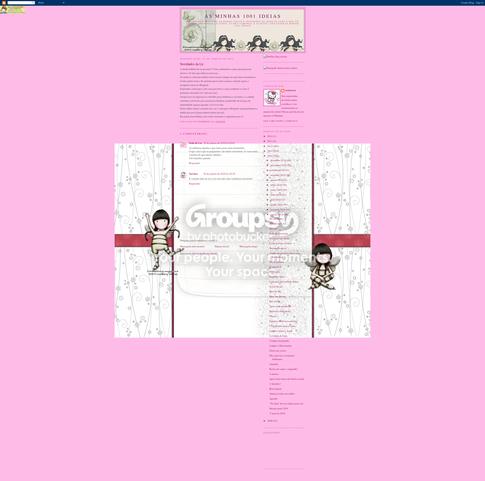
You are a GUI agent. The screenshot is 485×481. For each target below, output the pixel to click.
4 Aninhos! (275, 383)
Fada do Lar (195, 143)
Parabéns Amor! (277, 276)
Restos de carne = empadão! (283, 369)
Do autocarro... (276, 218)
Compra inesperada (279, 340)
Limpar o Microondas (280, 345)
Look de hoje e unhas (280, 243)
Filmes (272, 316)
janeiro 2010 (277, 214)
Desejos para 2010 (278, 408)
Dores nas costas (277, 350)
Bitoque (273, 228)
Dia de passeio (276, 262)
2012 (270, 146)
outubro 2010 (277, 170)
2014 (270, 136)
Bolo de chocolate (278, 233)
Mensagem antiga (248, 246)
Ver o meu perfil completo (280, 121)
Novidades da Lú (278, 248)
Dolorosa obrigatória (280, 311)
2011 (270, 151)
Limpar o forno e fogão (281, 331)
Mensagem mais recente (192, 246)
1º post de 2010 (277, 413)
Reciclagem (275, 388)
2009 (270, 420)
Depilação (274, 271)
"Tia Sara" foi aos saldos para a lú (286, 403)
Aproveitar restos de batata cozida (286, 379)
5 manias (273, 374)
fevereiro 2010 (278, 209)
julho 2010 (276, 185)
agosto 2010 (277, 180)
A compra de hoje (278, 335)
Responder (194, 163)
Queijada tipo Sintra (279, 238)
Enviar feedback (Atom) (204, 253)
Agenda (273, 398)
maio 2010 (276, 194)
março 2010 (276, 204)
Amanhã (273, 364)
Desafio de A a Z (277, 223)
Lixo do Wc (275, 291)
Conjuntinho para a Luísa (282, 326)
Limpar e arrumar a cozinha (283, 321)
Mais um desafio (277, 296)
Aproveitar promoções (280, 306)
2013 (270, 141)
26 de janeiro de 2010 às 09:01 (219, 143)
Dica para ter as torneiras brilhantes (281, 357)
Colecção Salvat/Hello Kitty (283, 281)
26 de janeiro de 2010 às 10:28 (219, 173)
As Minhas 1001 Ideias (243, 16)
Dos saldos (274, 301)
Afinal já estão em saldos (282, 393)
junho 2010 (276, 189)
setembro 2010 (278, 175)
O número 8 (275, 266)
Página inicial (222, 246)
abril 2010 (276, 199)
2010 (270, 156)
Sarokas (193, 173)
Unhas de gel (276, 286)
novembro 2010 (278, 165)
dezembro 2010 (278, 160)
